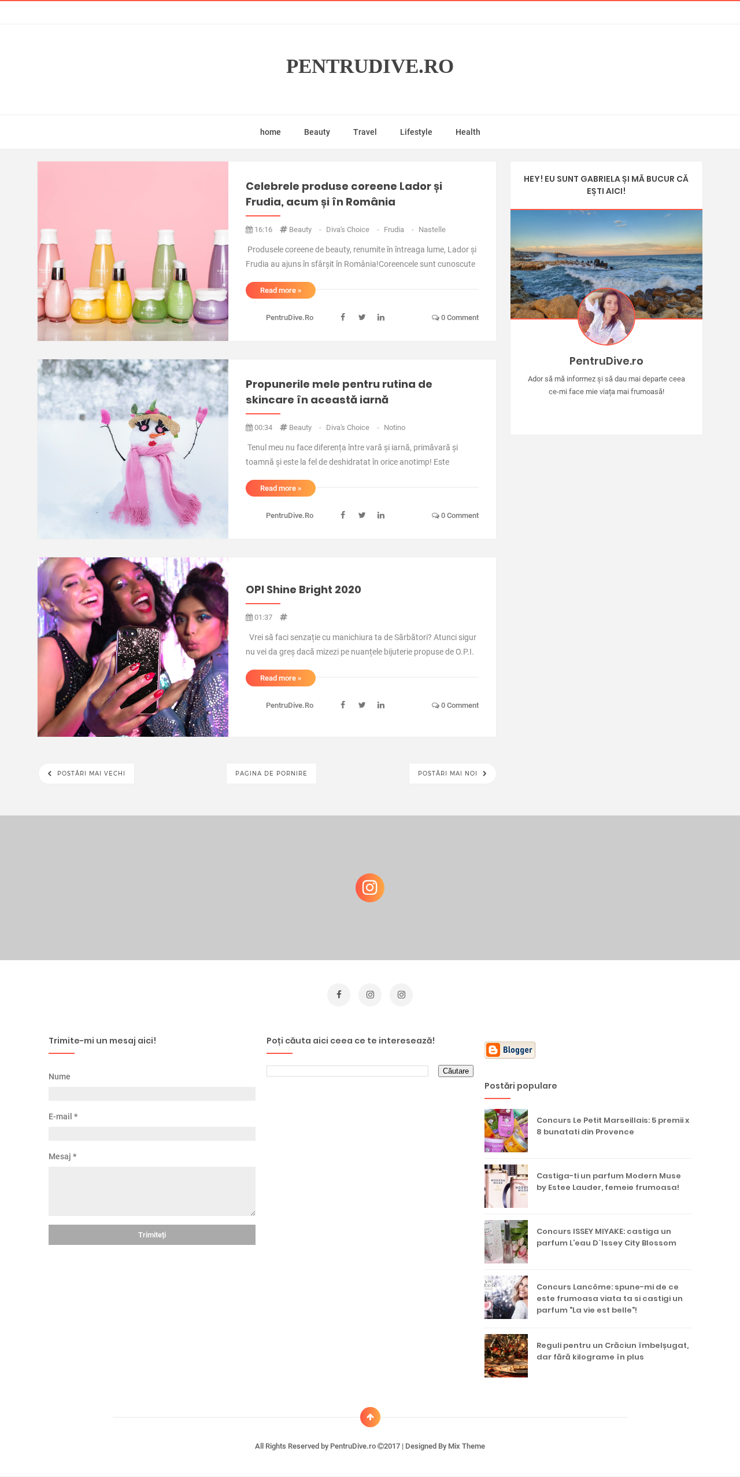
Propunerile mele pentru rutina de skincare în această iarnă (339, 392)
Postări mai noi (449, 773)
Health (468, 132)
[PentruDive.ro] (623, 409)
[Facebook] (639, 409)
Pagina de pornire (271, 773)
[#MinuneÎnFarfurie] (589, 409)
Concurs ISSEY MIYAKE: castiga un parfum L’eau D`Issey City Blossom (606, 1237)
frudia (400, 229)
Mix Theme (466, 1446)
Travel (365, 132)
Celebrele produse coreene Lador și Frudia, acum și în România (344, 194)
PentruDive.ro (370, 66)
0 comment (459, 317)
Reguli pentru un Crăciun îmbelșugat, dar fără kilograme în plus (612, 1351)
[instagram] (370, 994)
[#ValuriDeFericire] (606, 409)
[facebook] (338, 994)
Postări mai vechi (90, 773)
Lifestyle (416, 132)
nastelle (432, 229)
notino (394, 427)
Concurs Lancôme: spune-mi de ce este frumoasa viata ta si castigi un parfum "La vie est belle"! (609, 1298)
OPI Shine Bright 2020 (303, 589)
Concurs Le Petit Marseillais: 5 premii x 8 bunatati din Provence (612, 1126)
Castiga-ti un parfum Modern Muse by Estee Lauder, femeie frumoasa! (608, 1181)
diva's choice (353, 229)
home (270, 132)
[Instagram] (572, 409)
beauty (306, 229)
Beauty (317, 132)
